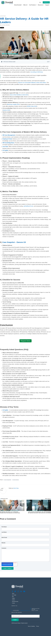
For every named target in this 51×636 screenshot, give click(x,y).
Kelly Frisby (16, 488)
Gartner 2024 (6, 110)
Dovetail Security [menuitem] (15, 601)
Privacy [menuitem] (37, 626)
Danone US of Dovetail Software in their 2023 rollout (32, 82)
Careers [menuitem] (13, 599)
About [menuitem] (13, 593)
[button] (2, 61)
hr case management (7, 479)
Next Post (47, 498)
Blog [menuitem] (13, 596)
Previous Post (4, 498)
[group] (25, 62)
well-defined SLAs (28, 206)
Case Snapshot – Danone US (14, 242)
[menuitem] (18, 5)
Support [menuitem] (47, 4)
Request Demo (25, 341)
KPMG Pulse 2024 (32, 106)
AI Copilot (5, 150)
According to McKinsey (36, 72)
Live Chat (5, 146)
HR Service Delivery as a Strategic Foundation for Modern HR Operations (10, 512)
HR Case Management (8, 135)
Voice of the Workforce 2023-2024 (19, 94)
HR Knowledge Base (8, 142)
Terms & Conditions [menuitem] (31, 626)
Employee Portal (7, 139)
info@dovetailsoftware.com (25, 610)
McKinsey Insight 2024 (13, 104)
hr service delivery (16, 479)
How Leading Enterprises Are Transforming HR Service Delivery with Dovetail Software (39, 512)
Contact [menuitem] (13, 603)
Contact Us (46, 2)
